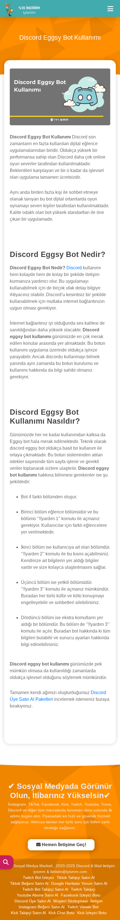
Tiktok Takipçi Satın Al (76, 877)
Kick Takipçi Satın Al (28, 912)
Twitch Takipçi (83, 889)
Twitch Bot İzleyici (38, 877)
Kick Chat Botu (62, 912)
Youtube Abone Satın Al (37, 895)
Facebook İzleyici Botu (80, 895)
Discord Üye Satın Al (33, 901)
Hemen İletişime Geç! (62, 844)
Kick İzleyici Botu (92, 912)
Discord (74, 267)
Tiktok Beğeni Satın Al (29, 883)
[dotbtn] (113, 6)
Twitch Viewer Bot (83, 907)
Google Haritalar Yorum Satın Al (79, 883)
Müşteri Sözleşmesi (70, 901)
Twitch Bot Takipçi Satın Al (45, 889)
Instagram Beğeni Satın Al (41, 907)
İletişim (96, 901)
